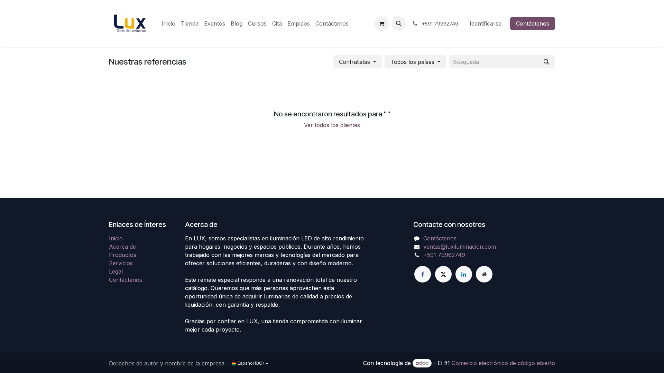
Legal (116, 271)
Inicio (116, 238)
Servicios (121, 263)
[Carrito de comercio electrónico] (381, 23)
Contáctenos (532, 23)
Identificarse (485, 23)
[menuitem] (168, 23)
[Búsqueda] (546, 61)
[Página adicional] (484, 274)
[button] (398, 23)
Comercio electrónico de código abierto (503, 363)
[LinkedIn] (463, 274)
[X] (443, 274)
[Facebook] (422, 274)
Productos (122, 254)
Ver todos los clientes (332, 125)
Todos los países (412, 61)
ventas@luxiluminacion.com (459, 246)
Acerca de (122, 246)
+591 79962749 (444, 254)
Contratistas (354, 61)
